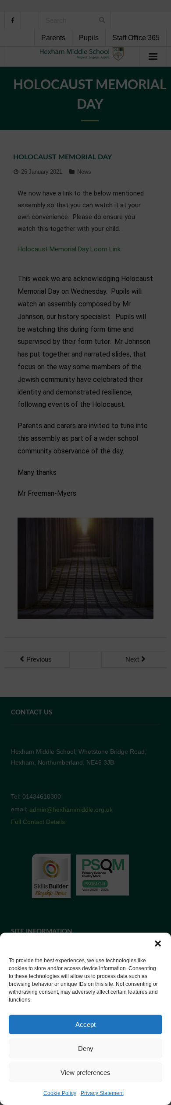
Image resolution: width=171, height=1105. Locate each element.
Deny (85, 1048)
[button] (157, 943)
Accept (85, 1024)
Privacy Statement (102, 1093)
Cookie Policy (59, 1093)
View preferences (85, 1072)
